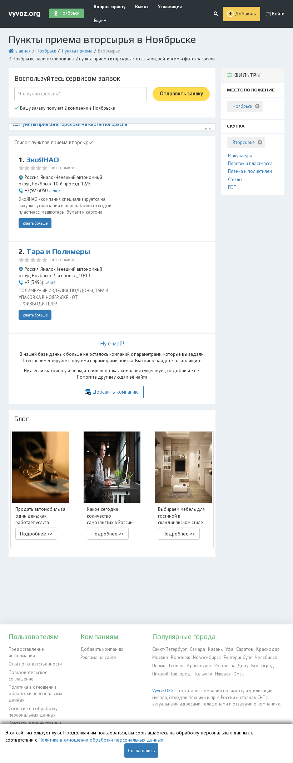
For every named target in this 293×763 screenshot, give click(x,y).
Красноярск (199, 666)
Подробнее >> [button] (36, 533)
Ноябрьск (46, 51)
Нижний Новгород (171, 674)
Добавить (245, 14)
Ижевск (222, 674)
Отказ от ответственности (35, 664)
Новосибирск (207, 657)
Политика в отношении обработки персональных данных (36, 693)
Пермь (158, 666)
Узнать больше (35, 223)
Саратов (244, 649)
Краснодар (268, 649)
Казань (215, 649)
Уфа (229, 649)
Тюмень (176, 666)
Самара (197, 649)
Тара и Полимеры (58, 251)
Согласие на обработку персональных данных (33, 711)
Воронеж (180, 657)
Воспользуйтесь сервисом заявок (67, 78)
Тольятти (203, 674)
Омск (238, 674)
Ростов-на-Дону (231, 666)
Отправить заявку (181, 93)
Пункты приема (77, 51)
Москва (160, 657)
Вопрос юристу (109, 7)
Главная (23, 51)
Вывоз (141, 7)
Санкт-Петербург (169, 649)
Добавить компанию (116, 391)
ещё (55, 191)
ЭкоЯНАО (42, 159)
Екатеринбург (238, 657)
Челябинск (266, 657)
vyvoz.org (24, 13)
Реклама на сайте (98, 657)
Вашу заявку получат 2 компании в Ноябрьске (67, 108)
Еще (99, 21)
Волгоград (262, 666)
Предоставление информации (26, 652)
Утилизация (170, 7)
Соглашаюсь (141, 750)
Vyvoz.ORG (162, 691)
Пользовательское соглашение (28, 675)
